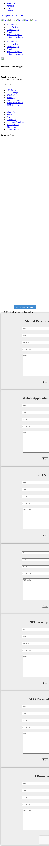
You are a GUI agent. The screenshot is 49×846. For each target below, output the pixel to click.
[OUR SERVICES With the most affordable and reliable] (24, 233)
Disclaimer (11, 127)
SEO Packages (13, 95)
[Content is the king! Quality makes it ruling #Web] (24, 152)
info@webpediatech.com (12, 15)
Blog (9, 8)
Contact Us (11, 11)
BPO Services (13, 105)
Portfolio (10, 6)
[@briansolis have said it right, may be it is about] (24, 176)
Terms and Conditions (16, 122)
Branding (11, 97)
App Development (14, 100)
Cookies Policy (13, 129)
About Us (11, 3)
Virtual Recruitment (15, 102)
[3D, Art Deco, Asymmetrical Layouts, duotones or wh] (24, 290)
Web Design (12, 90)
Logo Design (12, 92)
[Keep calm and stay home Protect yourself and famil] (24, 202)
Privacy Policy (13, 124)
